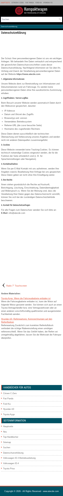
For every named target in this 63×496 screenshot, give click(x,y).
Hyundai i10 (47, 3)
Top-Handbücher (10, 437)
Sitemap (7, 442)
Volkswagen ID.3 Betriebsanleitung (19, 458)
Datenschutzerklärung (13, 453)
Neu (5, 432)
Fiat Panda (29, 3)
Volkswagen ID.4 (11, 463)
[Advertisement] (31, 45)
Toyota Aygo (9, 414)
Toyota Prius (9, 468)
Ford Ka (38, 3)
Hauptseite (5, 3)
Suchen (6, 447)
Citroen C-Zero (17, 3)
